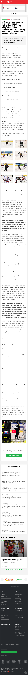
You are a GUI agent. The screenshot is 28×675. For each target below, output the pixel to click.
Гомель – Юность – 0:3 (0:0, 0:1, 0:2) (11, 79)
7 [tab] (14, 569)
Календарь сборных (18, 603)
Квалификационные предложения (5, 621)
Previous (2, 8)
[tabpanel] (14, 554)
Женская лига (3, 617)
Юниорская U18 (18, 596)
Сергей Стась (14, 451)
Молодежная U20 (18, 594)
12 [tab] (21, 569)
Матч (8, 19)
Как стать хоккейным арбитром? (19, 627)
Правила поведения (5, 605)
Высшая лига (3, 612)
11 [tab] (19, 569)
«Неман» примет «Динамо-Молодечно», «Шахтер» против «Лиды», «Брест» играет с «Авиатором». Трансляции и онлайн (14, 561)
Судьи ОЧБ (17, 629)
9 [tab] (17, 569)
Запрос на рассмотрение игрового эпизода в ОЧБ (20, 633)
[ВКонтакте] (12, 459)
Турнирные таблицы (19, 617)
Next (26, 8)
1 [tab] (6, 569)
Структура (3, 594)
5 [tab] (12, 569)
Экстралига (4, 19)
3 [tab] (9, 569)
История (2, 592)
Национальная (17, 592)
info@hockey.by (4, 648)
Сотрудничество (4, 604)
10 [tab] (18, 569)
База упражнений (18, 612)
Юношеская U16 (18, 599)
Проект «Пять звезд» (19, 615)
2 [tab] (8, 569)
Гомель (6, 450)
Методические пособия (19, 630)
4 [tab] (10, 569)
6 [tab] (13, 569)
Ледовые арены (4, 596)
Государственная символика (4, 602)
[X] (16, 459)
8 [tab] (15, 569)
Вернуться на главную (14, 455)
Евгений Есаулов (21, 450)
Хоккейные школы (18, 610)
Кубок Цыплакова (4, 615)
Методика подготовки (19, 613)
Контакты (2, 599)
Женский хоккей (18, 601)
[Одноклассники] (14, 459)
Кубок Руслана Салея (5, 613)
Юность (10, 450)
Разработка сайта (4, 671)
